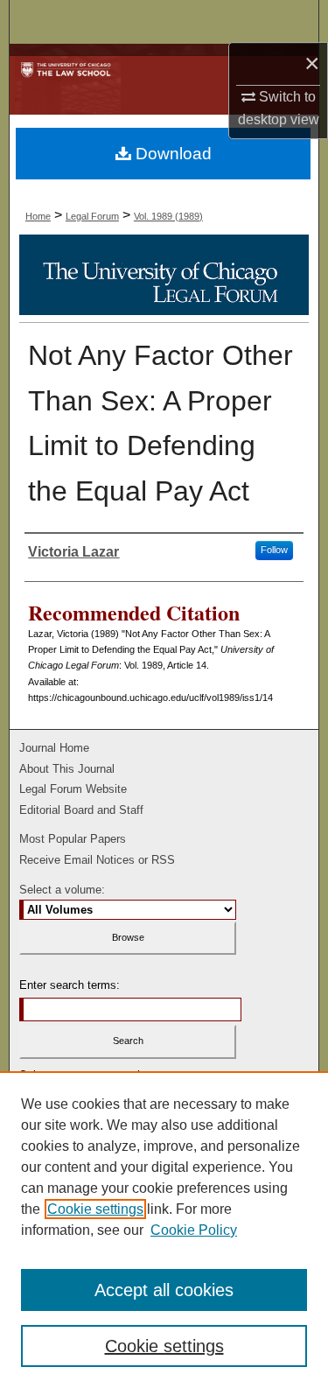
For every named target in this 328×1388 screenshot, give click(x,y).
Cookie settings (95, 1209)
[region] (164, 1229)
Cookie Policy (193, 1230)
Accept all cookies (164, 1290)
